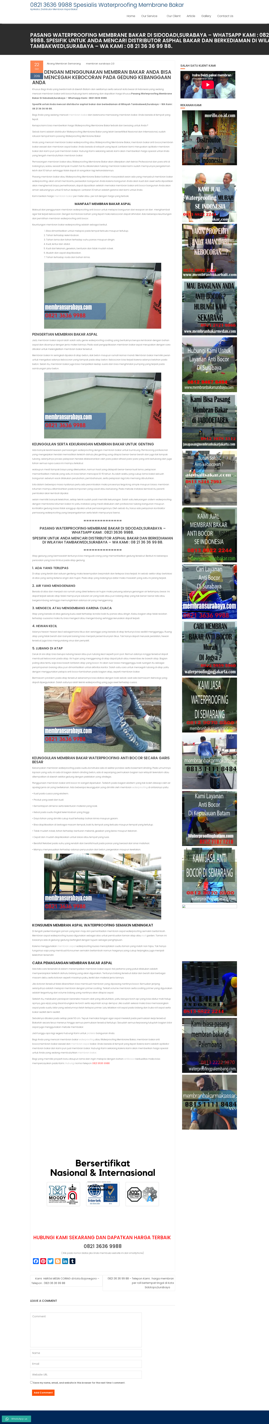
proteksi (91, 1033)
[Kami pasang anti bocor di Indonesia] (209, 988)
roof (144, 935)
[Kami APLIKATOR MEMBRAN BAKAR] (209, 534)
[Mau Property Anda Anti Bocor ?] (209, 932)
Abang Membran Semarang (64, 63)
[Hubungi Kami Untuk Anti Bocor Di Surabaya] (209, 364)
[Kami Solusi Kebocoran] (209, 478)
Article (191, 16)
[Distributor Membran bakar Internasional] (209, 137)
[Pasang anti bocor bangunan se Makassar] (209, 761)
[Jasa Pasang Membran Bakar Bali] (209, 251)
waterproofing (140, 787)
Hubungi (70, 1063)
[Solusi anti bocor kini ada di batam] (209, 818)
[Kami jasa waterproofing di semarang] (209, 705)
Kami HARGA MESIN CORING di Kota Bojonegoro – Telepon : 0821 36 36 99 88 (65, 1281)
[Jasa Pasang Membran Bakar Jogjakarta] (209, 648)
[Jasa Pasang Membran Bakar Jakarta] (209, 421)
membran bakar (78, 114)
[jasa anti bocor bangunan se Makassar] (209, 1102)
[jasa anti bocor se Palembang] (209, 1045)
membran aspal (66, 946)
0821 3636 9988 (103, 1246)
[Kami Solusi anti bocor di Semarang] (209, 875)
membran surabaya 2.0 (100, 63)
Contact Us (225, 16)
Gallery (206, 16)
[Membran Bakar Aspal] (209, 194)
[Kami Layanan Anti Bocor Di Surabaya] (209, 591)
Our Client (174, 16)
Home (131, 16)
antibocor (129, 1058)
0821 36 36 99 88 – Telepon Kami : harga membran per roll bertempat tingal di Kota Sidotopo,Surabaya (141, 1283)
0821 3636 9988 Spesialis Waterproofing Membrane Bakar (107, 5)
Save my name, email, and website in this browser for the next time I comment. (79, 1382)
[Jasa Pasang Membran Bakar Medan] (209, 308)
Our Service (149, 16)
